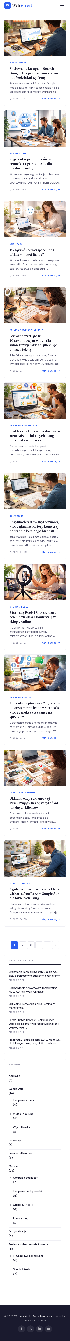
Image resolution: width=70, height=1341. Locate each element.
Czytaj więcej (49, 98)
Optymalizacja (17, 1231)
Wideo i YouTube (23, 1114)
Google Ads (16, 1088)
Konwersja (15, 1140)
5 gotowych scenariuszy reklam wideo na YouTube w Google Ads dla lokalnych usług (34, 894)
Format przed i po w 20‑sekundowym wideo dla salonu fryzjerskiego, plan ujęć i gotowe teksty (34, 343)
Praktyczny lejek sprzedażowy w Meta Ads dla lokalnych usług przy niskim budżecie (35, 435)
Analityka (14, 1075)
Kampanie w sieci (23, 1100)
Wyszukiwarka (21, 1127)
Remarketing (20, 1218)
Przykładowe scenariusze (28, 1255)
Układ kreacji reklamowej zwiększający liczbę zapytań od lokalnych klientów (34, 803)
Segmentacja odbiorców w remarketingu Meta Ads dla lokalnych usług (31, 164)
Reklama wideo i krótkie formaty (28, 1244)
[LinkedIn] (39, 1328)
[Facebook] (21, 1328)
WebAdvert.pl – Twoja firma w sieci (34, 1316)
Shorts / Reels (21, 1269)
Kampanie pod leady (25, 1177)
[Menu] (62, 5)
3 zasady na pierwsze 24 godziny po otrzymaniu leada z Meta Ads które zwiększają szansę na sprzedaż (35, 710)
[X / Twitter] (30, 1328)
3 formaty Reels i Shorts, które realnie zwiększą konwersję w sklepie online (33, 617)
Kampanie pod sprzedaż (27, 1191)
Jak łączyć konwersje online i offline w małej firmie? (32, 252)
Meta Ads (15, 1166)
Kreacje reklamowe (20, 1153)
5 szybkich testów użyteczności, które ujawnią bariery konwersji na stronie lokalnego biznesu (34, 526)
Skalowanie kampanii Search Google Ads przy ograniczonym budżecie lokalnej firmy (34, 73)
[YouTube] (48, 1328)
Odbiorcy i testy (23, 1204)
